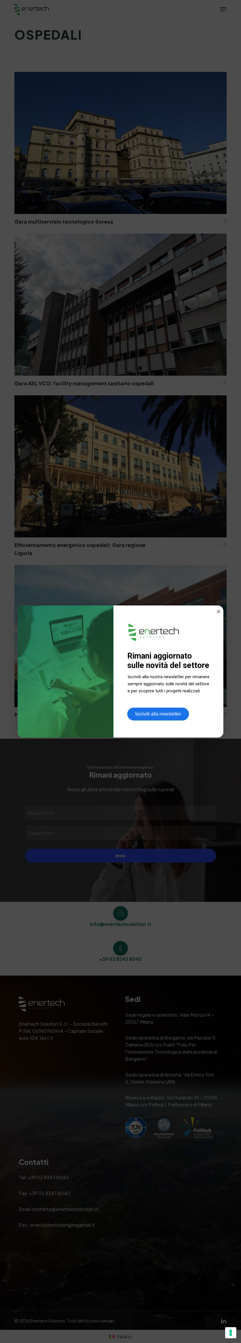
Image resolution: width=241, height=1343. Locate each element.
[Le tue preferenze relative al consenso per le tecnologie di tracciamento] (230, 1332)
